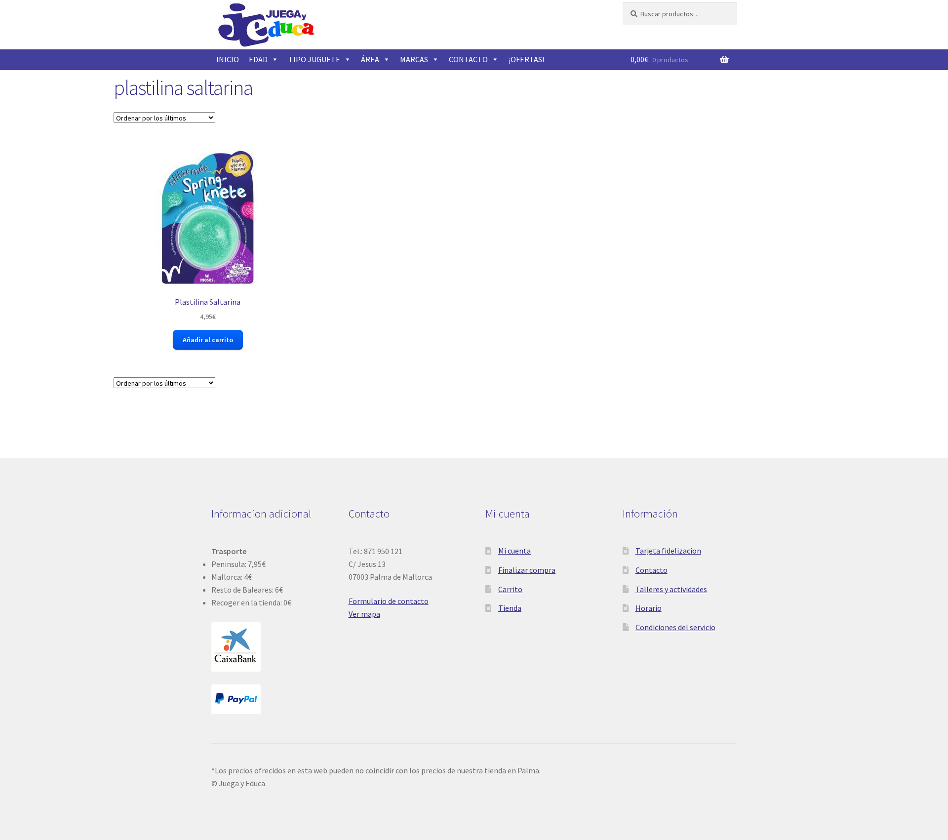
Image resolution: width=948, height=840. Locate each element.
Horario (648, 608)
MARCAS (414, 59)
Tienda (509, 608)
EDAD (258, 59)
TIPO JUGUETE (314, 59)
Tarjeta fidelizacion (668, 551)
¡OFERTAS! (526, 59)
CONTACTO (468, 59)
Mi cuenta (514, 551)
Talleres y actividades (671, 589)
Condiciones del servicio (675, 627)
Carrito (510, 589)
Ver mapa (364, 614)
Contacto (651, 570)
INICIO (227, 59)
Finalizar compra (526, 570)
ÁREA (370, 59)
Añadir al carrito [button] (208, 339)
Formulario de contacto (389, 601)
